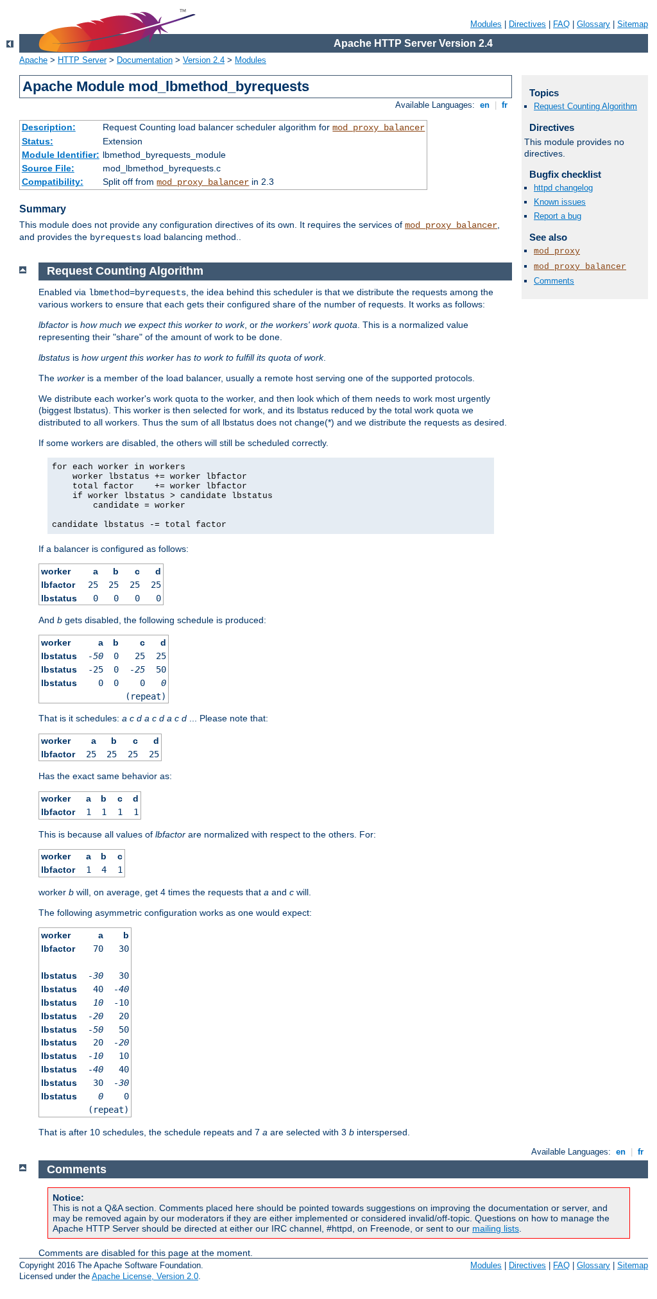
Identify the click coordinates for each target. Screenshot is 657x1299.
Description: (49, 127)
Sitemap (632, 24)
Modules (486, 24)
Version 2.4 (204, 60)
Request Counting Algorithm (585, 106)
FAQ (561, 24)
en (484, 105)
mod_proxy (557, 251)
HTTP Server (82, 60)
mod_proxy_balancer (378, 128)
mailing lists (495, 1228)
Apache (33, 60)
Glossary (593, 24)
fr (504, 105)
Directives (527, 24)
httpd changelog (563, 188)
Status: (37, 141)
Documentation (145, 60)
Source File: (48, 168)
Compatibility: (52, 181)
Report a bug (557, 216)
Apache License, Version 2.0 (145, 1276)
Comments (554, 281)
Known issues (560, 202)
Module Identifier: (60, 155)
